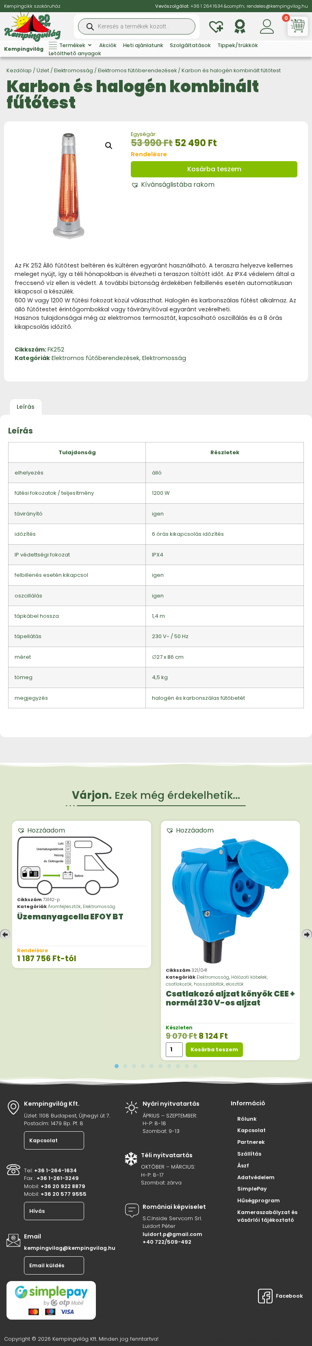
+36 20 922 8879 (63, 1186)
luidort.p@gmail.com (172, 1234)
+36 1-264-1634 (55, 1170)
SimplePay (252, 1188)
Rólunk (247, 1118)
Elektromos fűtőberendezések (137, 70)
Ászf (243, 1165)
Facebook (289, 1295)
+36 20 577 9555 (64, 1194)
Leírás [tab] (26, 407)
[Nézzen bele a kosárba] (299, 25)
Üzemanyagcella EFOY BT (70, 916)
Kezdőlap (19, 70)
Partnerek (251, 1142)
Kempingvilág (23, 48)
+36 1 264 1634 (207, 6)
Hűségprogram (258, 1200)
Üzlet (43, 70)
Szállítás (249, 1153)
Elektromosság (73, 70)
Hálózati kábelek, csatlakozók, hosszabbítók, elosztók (217, 980)
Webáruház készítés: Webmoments (261, 1338)
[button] (109, 145)
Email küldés (46, 1265)
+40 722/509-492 (167, 1241)
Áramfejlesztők (64, 906)
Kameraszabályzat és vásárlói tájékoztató (267, 1216)
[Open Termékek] (90, 45)
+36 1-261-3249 (58, 1178)
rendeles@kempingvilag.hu (277, 6)
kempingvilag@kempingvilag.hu (69, 1248)
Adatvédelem (256, 1177)
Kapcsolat (43, 1140)
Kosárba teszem (214, 169)
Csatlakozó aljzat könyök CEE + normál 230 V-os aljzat (230, 999)
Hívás (37, 1211)
